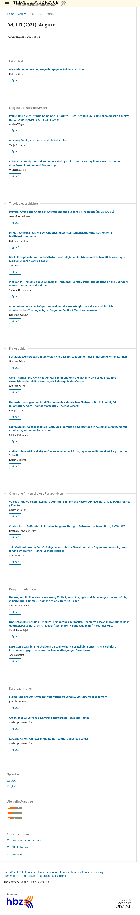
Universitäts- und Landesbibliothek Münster (65, 872)
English (11, 786)
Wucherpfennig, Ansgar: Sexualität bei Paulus (38, 140)
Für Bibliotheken (17, 847)
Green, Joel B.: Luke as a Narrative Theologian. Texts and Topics (49, 717)
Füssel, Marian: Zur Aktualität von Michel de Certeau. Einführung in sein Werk (58, 696)
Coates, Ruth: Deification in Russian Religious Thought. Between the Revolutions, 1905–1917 (67, 526)
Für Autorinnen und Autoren (25, 840)
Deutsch (12, 780)
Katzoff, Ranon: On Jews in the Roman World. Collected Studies (49, 738)
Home (10, 13)
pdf (16, 80)
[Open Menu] (7, 3)
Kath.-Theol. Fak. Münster (19, 872)
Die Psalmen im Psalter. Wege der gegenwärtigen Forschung (47, 69)
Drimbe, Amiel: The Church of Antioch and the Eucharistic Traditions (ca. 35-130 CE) (61, 211)
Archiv (22, 13)
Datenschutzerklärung (52, 875)
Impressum (29, 875)
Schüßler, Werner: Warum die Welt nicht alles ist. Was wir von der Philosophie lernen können (68, 356)
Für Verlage (14, 854)
